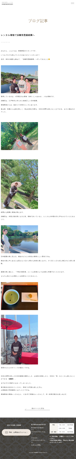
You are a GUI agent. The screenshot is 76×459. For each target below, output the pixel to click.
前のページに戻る (38, 408)
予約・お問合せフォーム (17, 432)
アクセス (34, 437)
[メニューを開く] (72, 3)
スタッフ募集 (36, 445)
